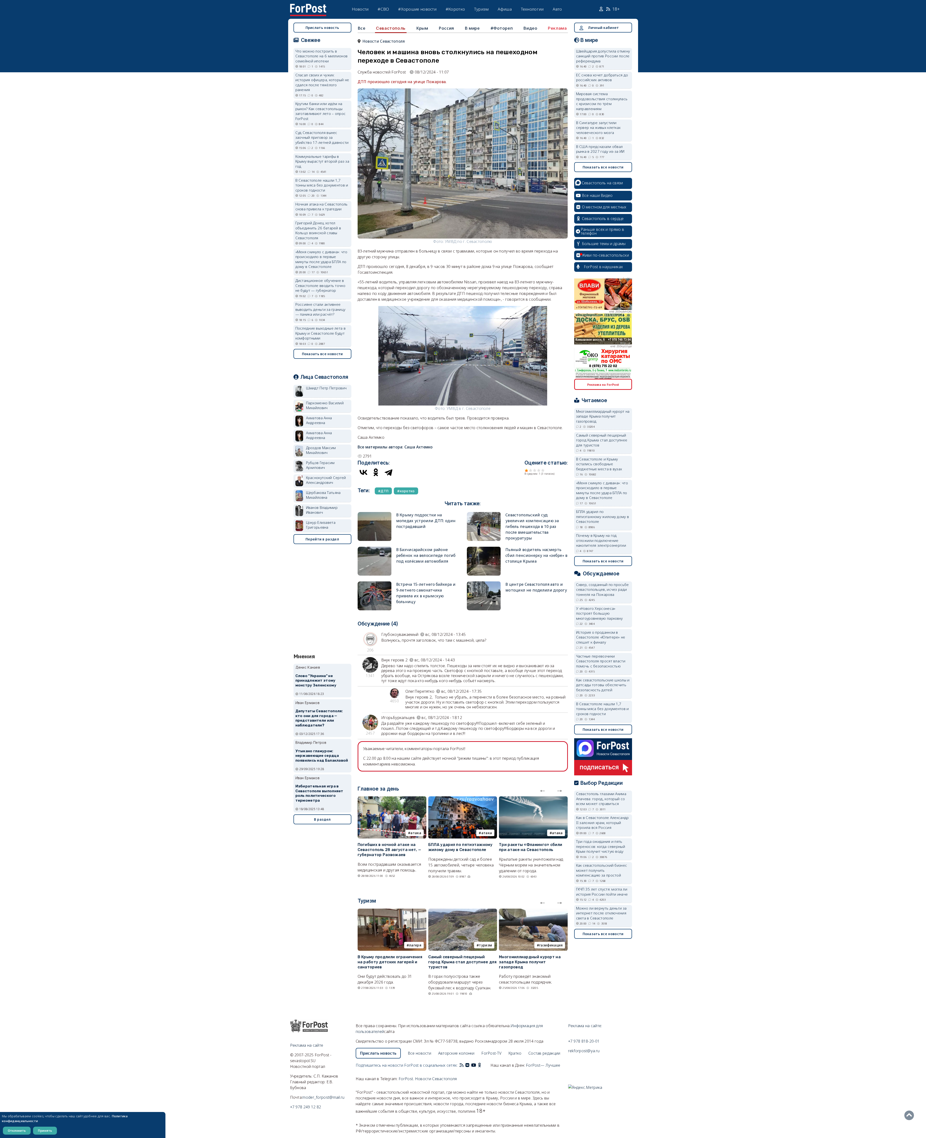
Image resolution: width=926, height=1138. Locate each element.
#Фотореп (501, 28)
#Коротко (455, 9)
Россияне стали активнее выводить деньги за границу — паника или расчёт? (320, 309)
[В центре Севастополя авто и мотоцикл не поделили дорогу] (484, 583)
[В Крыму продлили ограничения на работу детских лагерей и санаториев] (392, 911)
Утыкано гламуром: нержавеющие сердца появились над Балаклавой (321, 756)
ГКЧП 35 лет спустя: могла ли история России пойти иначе (602, 892)
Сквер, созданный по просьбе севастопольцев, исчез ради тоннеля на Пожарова (602, 589)
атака (415, 833)
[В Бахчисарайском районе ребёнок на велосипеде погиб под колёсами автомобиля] (374, 549)
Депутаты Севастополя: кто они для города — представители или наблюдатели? (319, 718)
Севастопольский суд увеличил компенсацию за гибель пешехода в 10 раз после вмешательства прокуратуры (532, 526)
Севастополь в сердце (603, 218)
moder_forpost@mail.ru (323, 1097)
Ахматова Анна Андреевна (319, 420)
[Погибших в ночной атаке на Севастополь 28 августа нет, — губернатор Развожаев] (392, 799)
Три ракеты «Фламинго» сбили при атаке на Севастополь (530, 847)
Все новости (419, 1053)
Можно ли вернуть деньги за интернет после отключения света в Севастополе (601, 913)
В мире (472, 28)
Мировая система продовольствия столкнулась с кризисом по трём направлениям (602, 101)
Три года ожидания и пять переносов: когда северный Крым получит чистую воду (600, 846)
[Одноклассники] (376, 472)
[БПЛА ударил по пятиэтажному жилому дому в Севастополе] (462, 799)
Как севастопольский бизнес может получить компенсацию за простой (601, 870)
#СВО (383, 9)
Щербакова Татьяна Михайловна (323, 495)
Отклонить (17, 1130)
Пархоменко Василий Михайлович (325, 405)
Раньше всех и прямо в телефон (602, 231)
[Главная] (308, 6)
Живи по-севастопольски (605, 255)
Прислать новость (322, 27)
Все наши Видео (597, 195)
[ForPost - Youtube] (473, 1065)
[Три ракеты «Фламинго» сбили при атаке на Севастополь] (533, 799)
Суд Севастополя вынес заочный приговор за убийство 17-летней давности (322, 137)
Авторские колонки (456, 1053)
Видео (530, 28)
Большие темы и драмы (604, 243)
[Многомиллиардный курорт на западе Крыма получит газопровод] (533, 911)
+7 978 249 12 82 (305, 1107)
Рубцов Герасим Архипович (320, 465)
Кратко (515, 1053)
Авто (557, 9)
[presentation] (542, 790)
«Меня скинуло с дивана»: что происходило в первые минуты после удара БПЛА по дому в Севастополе (321, 259)
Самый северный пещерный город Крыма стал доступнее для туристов (462, 962)
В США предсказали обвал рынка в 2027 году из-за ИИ (600, 149)
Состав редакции (544, 1053)
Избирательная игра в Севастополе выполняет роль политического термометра (319, 793)
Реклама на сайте (306, 1045)
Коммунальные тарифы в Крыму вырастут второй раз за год (322, 161)
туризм (485, 945)
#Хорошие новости (417, 9)
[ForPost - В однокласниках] (479, 1065)
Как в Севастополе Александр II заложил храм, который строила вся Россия (602, 822)
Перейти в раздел (322, 539)
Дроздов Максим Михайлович (321, 450)
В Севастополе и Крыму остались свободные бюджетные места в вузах (599, 464)
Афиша (505, 9)
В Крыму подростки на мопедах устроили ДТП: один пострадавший (426, 520)
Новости (360, 9)
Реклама (557, 28)
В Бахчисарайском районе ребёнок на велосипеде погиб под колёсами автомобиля (426, 555)
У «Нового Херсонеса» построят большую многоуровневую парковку (599, 613)
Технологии (532, 9)
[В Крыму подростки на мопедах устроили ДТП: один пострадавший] (374, 514)
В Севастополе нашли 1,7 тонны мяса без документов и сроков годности (321, 185)
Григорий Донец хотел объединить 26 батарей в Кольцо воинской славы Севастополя (318, 230)
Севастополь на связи (602, 183)
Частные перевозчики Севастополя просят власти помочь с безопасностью (601, 661)
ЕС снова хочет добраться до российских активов (602, 77)
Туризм (481, 9)
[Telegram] (388, 472)
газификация (551, 945)
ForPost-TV (491, 1053)
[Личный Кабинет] (601, 9)
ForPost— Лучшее (543, 1065)
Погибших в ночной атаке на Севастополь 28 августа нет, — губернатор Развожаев (389, 849)
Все (362, 28)
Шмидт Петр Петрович (326, 388)
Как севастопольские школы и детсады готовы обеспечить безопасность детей (603, 685)
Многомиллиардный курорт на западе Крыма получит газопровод (530, 962)
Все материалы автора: (395, 447)
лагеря (415, 945)
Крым (422, 28)
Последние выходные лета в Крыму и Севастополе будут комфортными (320, 333)
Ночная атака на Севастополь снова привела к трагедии (321, 207)
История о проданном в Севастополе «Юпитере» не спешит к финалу (600, 637)
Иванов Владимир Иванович (322, 510)
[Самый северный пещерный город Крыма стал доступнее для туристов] (462, 911)
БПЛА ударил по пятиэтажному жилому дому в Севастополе (460, 847)
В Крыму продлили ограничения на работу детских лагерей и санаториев (390, 962)
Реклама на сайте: (585, 1025)
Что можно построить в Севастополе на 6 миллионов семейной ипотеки (321, 56)
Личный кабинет (603, 27)
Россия (446, 28)
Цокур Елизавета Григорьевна (321, 525)
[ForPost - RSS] (461, 1065)
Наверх (910, 1115)
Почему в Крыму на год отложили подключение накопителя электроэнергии (601, 540)
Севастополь (391, 28)
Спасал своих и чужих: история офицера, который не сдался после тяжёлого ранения (322, 82)
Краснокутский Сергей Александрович (326, 480)
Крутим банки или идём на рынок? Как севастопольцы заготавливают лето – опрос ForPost (320, 111)
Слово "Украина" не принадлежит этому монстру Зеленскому (315, 681)
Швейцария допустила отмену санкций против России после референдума (603, 56)
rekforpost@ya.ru (584, 1050)
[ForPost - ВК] (467, 1065)
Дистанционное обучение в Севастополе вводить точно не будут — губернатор (320, 285)
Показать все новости (322, 354)
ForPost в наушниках (603, 267)
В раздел (322, 819)
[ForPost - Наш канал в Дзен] (483, 1065)
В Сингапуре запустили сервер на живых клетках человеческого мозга (598, 127)
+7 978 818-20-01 (584, 1041)
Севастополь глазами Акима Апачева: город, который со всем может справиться (601, 798)
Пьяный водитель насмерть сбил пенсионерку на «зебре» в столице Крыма (536, 555)
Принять (45, 1130)
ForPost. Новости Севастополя (428, 1078)
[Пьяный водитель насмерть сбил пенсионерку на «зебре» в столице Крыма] (484, 549)
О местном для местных (604, 207)
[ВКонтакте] (363, 472)
